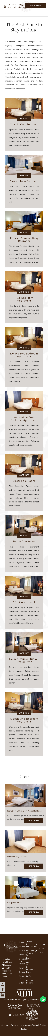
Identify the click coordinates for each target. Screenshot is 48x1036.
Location (21, 954)
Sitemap (4, 1025)
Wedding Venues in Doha (28, 954)
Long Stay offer (14, 902)
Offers (21, 983)
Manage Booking (28, 981)
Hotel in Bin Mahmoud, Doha (28, 967)
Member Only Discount (17, 856)
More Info (24, 118)
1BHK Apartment (24, 602)
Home (21, 942)
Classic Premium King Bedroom (24, 239)
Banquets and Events (21, 961)
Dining (21, 950)
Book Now (35, 5)
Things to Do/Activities (28, 944)
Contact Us (21, 977)
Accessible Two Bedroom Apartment (24, 418)
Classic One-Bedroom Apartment (24, 720)
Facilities (21, 968)
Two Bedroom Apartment (24, 299)
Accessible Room (24, 481)
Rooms (21, 946)
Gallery (21, 972)
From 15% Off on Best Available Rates (24, 811)
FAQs (28, 976)
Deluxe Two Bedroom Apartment (24, 355)
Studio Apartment (24, 541)
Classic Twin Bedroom (24, 181)
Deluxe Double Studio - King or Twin (24, 660)
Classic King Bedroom (24, 124)
